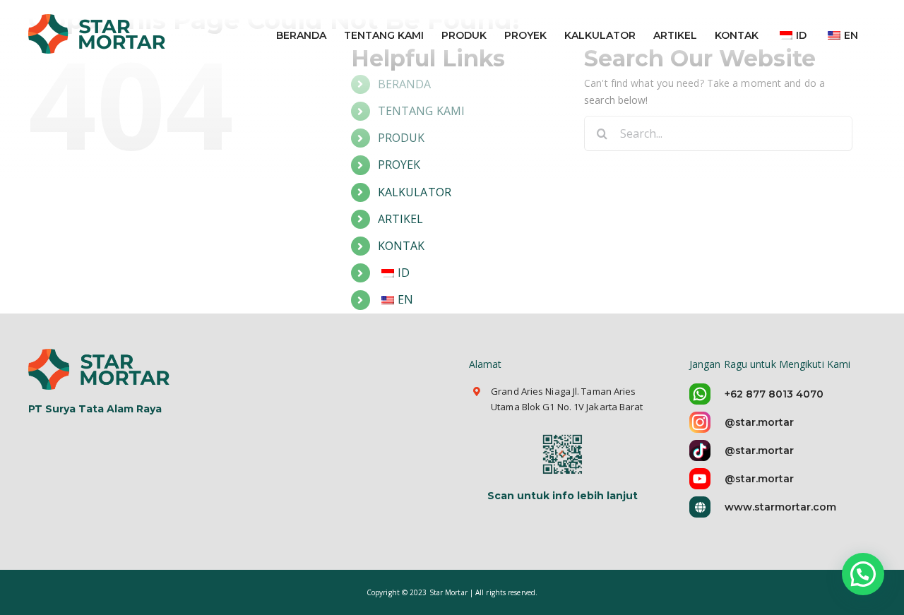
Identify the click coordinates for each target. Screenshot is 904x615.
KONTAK (401, 245)
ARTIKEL (401, 219)
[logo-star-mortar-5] (100, 353)
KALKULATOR (414, 192)
